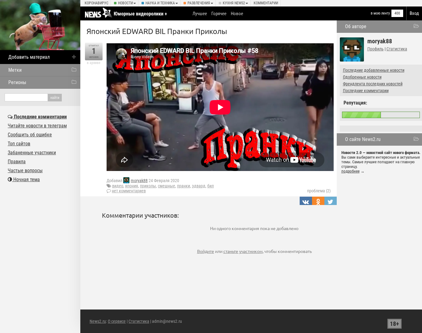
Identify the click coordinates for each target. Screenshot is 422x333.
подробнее (350, 171)
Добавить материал (29, 57)
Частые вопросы (25, 170)
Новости (125, 3)
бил (210, 185)
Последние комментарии (366, 90)
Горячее (218, 13)
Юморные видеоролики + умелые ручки (140, 17)
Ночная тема (26, 179)
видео (117, 185)
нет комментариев (129, 190)
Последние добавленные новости (373, 70)
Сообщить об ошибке (30, 135)
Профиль (375, 48)
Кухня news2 (234, 3)
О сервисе (117, 321)
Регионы (17, 82)
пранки (183, 185)
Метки (15, 70)
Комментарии (266, 3)
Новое (237, 13)
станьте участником (243, 251)
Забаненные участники (32, 153)
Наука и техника (160, 3)
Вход (414, 13)
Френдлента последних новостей (373, 83)
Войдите (205, 251)
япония (131, 185)
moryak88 (139, 180)
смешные (166, 185)
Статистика (396, 48)
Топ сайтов (19, 144)
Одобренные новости (362, 77)
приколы (148, 185)
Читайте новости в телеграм (37, 126)
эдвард (198, 185)
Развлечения (199, 3)
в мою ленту (380, 13)
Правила (17, 161)
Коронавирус (96, 3)
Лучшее (199, 13)
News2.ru (98, 321)
